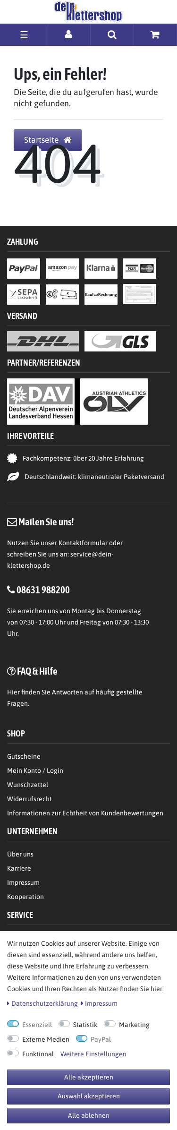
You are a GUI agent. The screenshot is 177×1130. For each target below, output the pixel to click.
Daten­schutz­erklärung (44, 1003)
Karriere (19, 868)
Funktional (38, 1054)
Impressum (23, 882)
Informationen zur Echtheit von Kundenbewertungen (85, 813)
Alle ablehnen (89, 1115)
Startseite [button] (42, 140)
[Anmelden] (69, 34)
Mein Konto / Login (35, 770)
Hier (13, 692)
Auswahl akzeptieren (89, 1096)
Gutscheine (24, 756)
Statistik (85, 1024)
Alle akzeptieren (88, 1077)
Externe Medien (45, 1039)
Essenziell (37, 1024)
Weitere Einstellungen (93, 1054)
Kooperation (25, 896)
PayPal (101, 1039)
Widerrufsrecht (29, 799)
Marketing (134, 1024)
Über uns (20, 854)
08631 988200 (43, 589)
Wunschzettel (27, 784)
